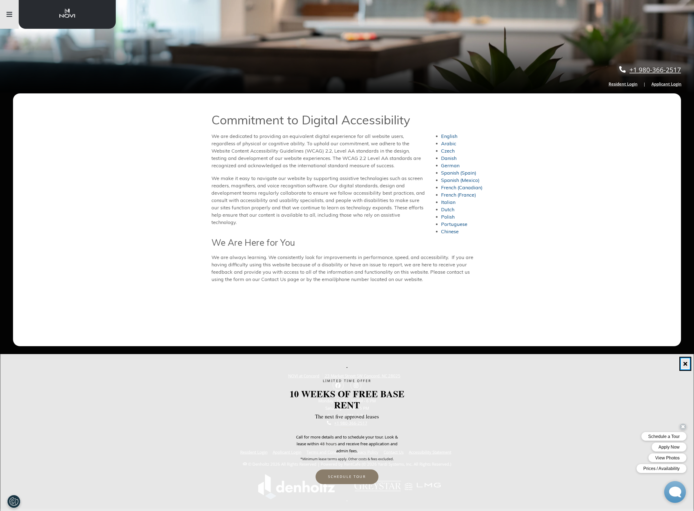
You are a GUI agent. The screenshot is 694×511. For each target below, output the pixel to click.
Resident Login (626, 84)
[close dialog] (685, 364)
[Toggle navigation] (9, 14)
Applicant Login (669, 84)
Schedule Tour (347, 476)
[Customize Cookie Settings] (14, 501)
